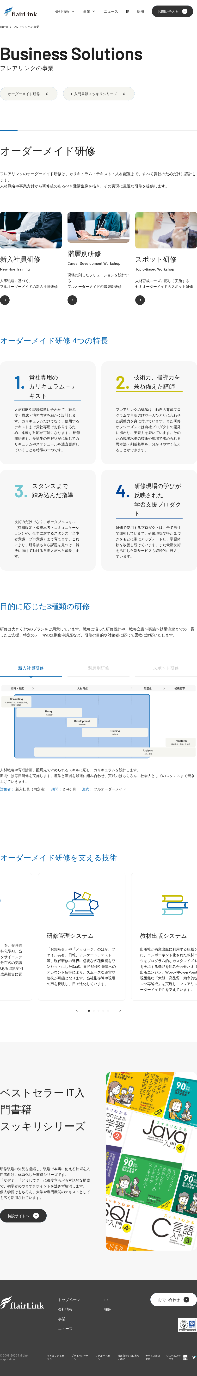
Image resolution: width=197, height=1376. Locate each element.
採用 (140, 11)
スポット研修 (166, 668)
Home (4, 27)
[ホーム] (20, 11)
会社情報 (62, 11)
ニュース (111, 11)
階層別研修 (98, 668)
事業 (86, 11)
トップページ (69, 1299)
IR (127, 11)
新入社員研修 (31, 668)
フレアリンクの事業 (26, 27)
